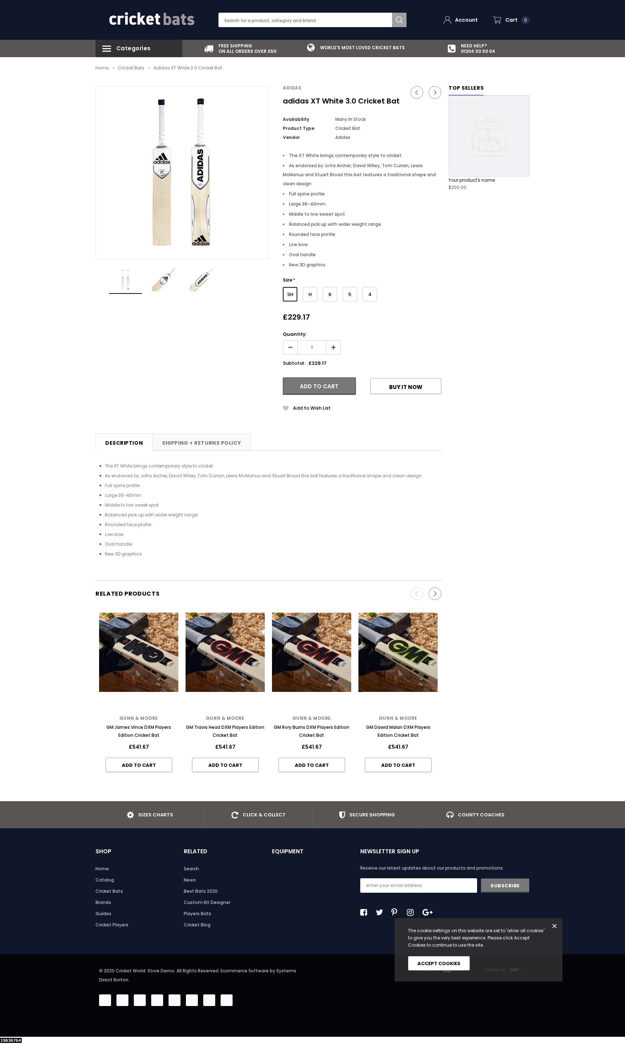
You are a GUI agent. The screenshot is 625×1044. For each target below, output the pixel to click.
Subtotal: (294, 363)
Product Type (298, 128)
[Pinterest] (396, 912)
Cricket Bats (131, 68)
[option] (240, 48)
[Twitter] (381, 912)
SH (290, 294)
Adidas (292, 88)
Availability (296, 119)
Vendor (291, 137)
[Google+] (427, 912)
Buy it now (405, 387)
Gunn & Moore (138, 718)
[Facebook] (365, 912)
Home (102, 68)
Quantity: (295, 334)
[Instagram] (412, 912)
